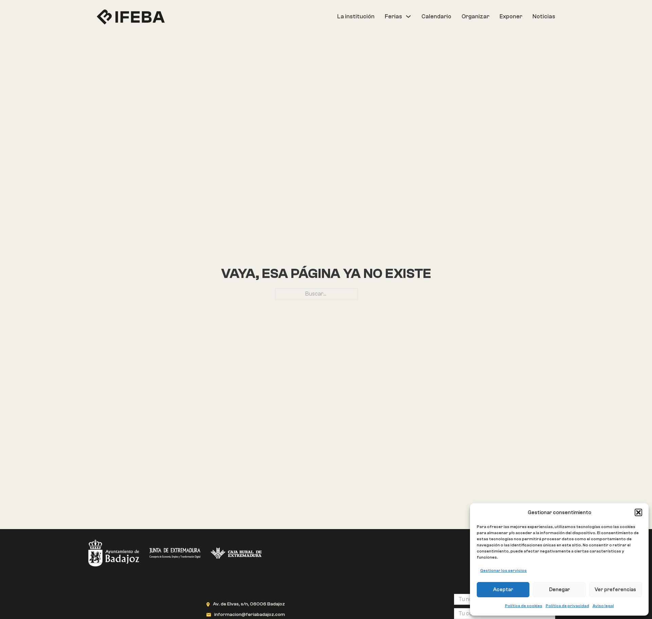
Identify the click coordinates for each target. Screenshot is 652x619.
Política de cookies (523, 605)
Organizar (475, 16)
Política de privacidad (567, 605)
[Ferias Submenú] (408, 16)
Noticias (543, 16)
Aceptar (503, 590)
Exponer (511, 16)
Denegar (559, 590)
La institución (356, 16)
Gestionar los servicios (503, 570)
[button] (638, 512)
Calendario (436, 16)
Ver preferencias (615, 590)
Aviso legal (603, 605)
